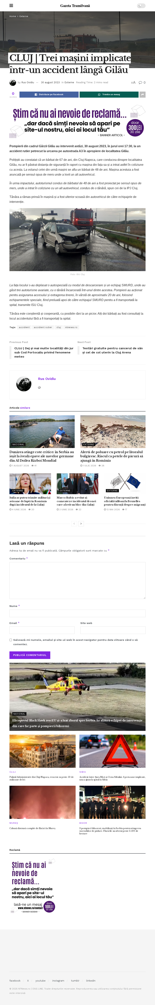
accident (24, 327)
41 (35, 465)
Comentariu (18, 558)
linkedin (90, 980)
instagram (58, 980)
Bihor (83, 823)
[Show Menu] (11, 5)
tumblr (75, 980)
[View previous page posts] (74, 523)
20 (32, 509)
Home (12, 16)
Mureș (13, 823)
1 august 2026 (20, 465)
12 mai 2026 (113, 509)
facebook (14, 980)
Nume (14, 606)
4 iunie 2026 (18, 509)
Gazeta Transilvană (75, 6)
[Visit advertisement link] (77, 121)
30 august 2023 (50, 82)
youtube (41, 980)
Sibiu (82, 772)
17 (125, 509)
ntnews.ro (71, 327)
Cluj (12, 772)
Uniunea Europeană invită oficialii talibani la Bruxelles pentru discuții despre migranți (125, 501)
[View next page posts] (81, 523)
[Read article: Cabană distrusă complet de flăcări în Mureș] (42, 802)
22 (79, 509)
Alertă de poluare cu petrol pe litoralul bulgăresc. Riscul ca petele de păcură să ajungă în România (111, 456)
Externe (23, 16)
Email (14, 623)
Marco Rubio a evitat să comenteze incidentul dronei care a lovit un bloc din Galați (76, 501)
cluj (59, 327)
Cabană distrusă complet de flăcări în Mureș (32, 828)
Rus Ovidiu (27, 82)
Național (18, 444)
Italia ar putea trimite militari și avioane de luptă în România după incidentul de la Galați (29, 501)
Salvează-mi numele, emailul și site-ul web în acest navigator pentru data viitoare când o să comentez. (75, 642)
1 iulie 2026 (89, 465)
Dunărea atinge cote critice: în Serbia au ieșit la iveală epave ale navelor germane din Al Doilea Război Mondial (41, 456)
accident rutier (43, 327)
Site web (86, 623)
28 (102, 465)
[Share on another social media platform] (143, 95)
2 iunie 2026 (66, 509)
